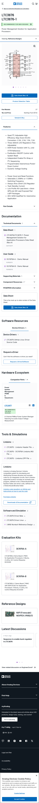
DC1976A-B (21, 576)
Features (7, 127)
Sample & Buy (19, 118)
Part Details (8, 206)
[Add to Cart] (33, 405)
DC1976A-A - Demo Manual (17, 259)
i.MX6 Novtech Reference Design (20, 524)
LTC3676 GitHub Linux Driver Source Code (18, 341)
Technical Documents (13, 223)
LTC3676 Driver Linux (15, 520)
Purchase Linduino (9, 497)
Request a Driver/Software (19, 362)
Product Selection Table (21, 101)
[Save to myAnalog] (30, 405)
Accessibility (6, 761)
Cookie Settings (19, 793)
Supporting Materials (12, 276)
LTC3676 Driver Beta (15, 516)
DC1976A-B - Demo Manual (17, 266)
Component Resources (14, 282)
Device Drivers (18, 328)
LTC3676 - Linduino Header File (19, 447)
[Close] (36, 775)
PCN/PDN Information (12, 288)
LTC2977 (8, 405)
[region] (19, 788)
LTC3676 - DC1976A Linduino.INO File (20, 452)
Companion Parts (18, 380)
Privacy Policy (6, 769)
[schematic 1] (19, 64)
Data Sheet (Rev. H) (21, 95)
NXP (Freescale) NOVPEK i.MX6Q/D (24, 614)
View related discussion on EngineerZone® (17, 667)
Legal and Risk (7, 752)
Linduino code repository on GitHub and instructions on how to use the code (16, 490)
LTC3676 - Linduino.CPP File (18, 458)
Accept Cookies (19, 799)
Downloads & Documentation (17, 502)
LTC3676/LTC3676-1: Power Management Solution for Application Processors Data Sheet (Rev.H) (20, 239)
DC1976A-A (21, 548)
